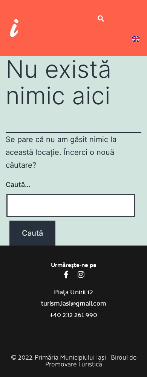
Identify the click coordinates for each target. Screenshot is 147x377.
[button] (100, 18)
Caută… (18, 184)
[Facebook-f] (66, 274)
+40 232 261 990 (73, 314)
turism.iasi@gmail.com (73, 303)
